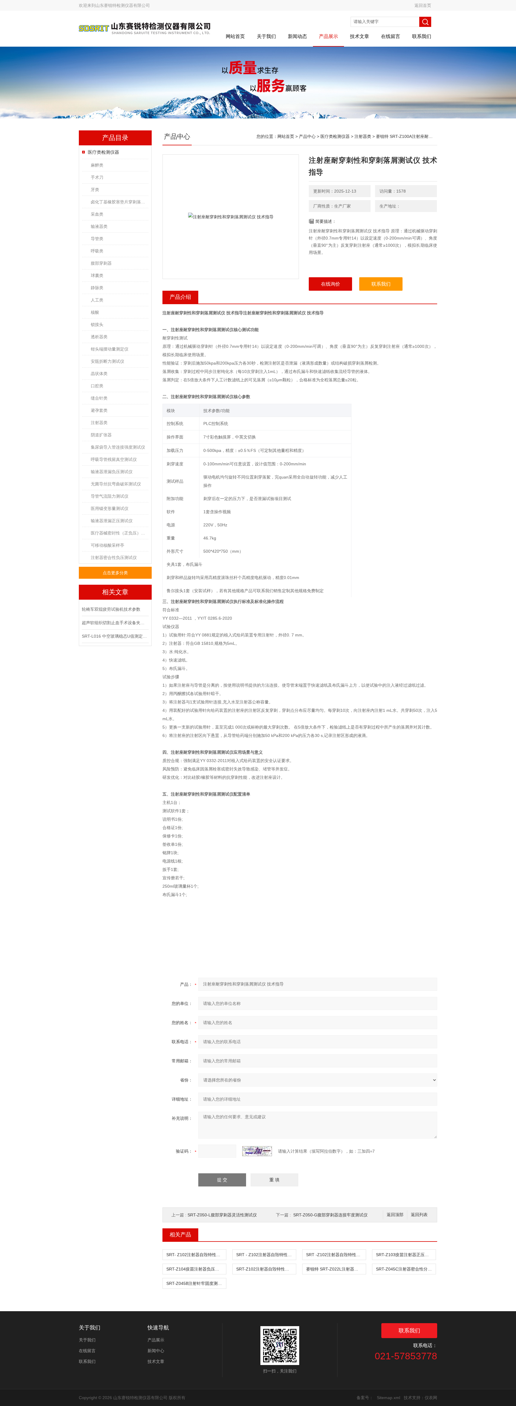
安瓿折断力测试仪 (107, 361)
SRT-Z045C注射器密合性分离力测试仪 (406, 1269)
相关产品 (180, 1235)
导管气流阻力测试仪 (109, 496)
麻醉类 (97, 165)
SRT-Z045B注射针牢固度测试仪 (196, 1283)
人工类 (97, 300)
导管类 (97, 238)
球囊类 (97, 275)
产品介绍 (180, 297)
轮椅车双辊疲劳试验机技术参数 (111, 609)
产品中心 (307, 136)
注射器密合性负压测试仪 (114, 557)
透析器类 (99, 336)
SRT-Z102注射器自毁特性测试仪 (266, 1269)
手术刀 (97, 177)
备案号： (365, 1397)
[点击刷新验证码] (257, 1151)
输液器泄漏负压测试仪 (112, 471)
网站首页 (235, 36)
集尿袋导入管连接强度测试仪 (118, 447)
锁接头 (97, 324)
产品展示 (328, 36)
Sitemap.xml (388, 1397)
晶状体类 (99, 373)
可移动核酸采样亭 (107, 545)
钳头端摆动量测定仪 (109, 349)
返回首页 (422, 5)
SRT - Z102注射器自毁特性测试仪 (266, 1254)
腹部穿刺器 (101, 263)
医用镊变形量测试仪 (109, 508)
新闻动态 (297, 36)
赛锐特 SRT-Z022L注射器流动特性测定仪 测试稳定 (336, 1269)
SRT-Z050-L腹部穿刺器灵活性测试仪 (222, 1214)
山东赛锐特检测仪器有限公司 (123, 5)
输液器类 (99, 226)
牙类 (95, 189)
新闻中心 (156, 1350)
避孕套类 (99, 410)
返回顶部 (395, 1214)
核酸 (95, 312)
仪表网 (431, 1397)
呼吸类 (97, 251)
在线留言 (390, 36)
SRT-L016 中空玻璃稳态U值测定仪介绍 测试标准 (115, 636)
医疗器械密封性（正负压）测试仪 (119, 533)
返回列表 (419, 1214)
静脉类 (97, 287)
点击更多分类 (115, 572)
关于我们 (266, 36)
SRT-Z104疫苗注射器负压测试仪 (196, 1269)
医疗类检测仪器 (103, 152)
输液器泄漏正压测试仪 (112, 520)
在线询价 (330, 284)
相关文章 (115, 592)
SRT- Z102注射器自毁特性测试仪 (196, 1254)
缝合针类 (99, 398)
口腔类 (97, 385)
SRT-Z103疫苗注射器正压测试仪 (406, 1254)
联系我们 (421, 36)
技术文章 (359, 36)
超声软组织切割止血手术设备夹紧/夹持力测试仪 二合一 (115, 622)
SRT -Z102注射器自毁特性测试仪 (336, 1254)
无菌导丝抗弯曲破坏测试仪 (116, 484)
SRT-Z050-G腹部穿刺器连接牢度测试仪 (330, 1214)
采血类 (97, 214)
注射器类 (99, 422)
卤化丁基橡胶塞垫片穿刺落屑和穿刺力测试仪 (119, 201)
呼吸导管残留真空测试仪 (114, 459)
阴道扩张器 (101, 434)
